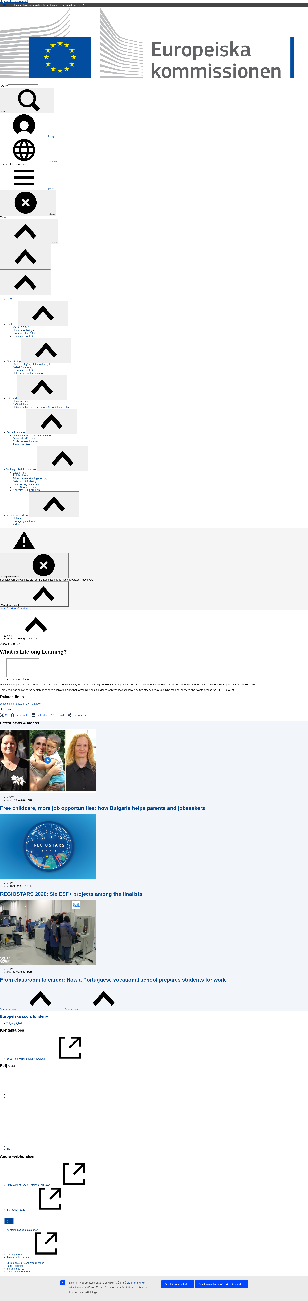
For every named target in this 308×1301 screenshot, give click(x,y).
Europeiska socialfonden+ (24, 1016)
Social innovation (16, 432)
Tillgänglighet (14, 1023)
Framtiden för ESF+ (24, 333)
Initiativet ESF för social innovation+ (33, 435)
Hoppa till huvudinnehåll (14, 1)
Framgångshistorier (24, 521)
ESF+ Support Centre (25, 487)
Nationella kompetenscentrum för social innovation (41, 407)
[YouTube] (30, 1146)
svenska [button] (53, 161)
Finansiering (13, 361)
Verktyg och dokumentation (21, 469)
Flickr (9, 1149)
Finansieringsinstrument (26, 484)
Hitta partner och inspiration (28, 373)
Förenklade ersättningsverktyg (30, 478)
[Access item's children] (43, 313)
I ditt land (11, 398)
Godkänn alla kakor (178, 1284)
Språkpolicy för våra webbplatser (25, 1263)
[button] (4, 715)
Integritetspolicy (15, 1268)
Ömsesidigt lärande (24, 438)
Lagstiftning (19, 472)
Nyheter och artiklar (17, 515)
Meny (51, 188)
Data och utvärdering (25, 481)
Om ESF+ (12, 324)
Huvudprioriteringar (24, 330)
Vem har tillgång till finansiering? (31, 364)
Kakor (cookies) (15, 1265)
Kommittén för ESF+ (24, 336)
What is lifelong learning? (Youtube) (20, 703)
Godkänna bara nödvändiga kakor (221, 1284)
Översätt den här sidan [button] (14, 608)
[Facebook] (30, 1122)
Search (4, 86)
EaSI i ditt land (21, 404)
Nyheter (17, 518)
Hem (9, 299)
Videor (16, 524)
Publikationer (20, 475)
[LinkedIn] (30, 1094)
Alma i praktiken (22, 444)
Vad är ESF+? (21, 327)
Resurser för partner (17, 1257)
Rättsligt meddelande (18, 1271)
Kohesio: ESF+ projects (26, 490)
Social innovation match (26, 441)
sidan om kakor (136, 1282)
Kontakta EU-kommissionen (22, 1230)
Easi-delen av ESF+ (24, 370)
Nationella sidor (22, 401)
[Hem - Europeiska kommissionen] (154, 83)
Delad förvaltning (22, 367)
